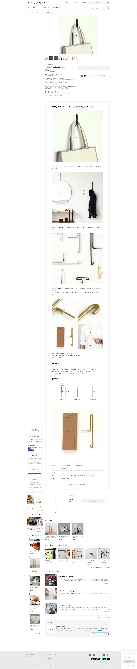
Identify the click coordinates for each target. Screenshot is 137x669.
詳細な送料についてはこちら (33, 463)
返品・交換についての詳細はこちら (35, 487)
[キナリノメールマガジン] (108, 655)
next (108, 35)
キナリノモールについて (51, 654)
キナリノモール (30, 12)
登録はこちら (40, 531)
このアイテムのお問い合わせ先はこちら (79, 484)
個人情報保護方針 (41, 665)
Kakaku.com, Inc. (106, 666)
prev (47, 35)
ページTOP (69, 646)
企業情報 (28, 665)
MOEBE (64, 469)
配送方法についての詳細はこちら (34, 473)
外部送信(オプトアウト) (51, 665)
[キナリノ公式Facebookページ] (89, 655)
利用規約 (34, 665)
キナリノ (29, 656)
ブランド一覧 (39, 654)
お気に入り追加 (130, 665)
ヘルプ (47, 656)
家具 (69, 465)
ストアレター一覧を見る (105, 617)
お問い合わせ (48, 658)
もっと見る (38, 633)
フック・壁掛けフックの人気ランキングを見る (100, 567)
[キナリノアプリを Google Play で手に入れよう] (106, 660)
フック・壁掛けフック (77, 465)
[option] (77, 35)
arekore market (42, 12)
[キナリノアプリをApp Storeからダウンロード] (95, 660)
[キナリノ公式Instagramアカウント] (94, 655)
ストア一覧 (36, 12)
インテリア (64, 465)
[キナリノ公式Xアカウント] (99, 655)
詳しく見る (40, 510)
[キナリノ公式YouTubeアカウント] (104, 655)
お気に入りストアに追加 (100, 634)
